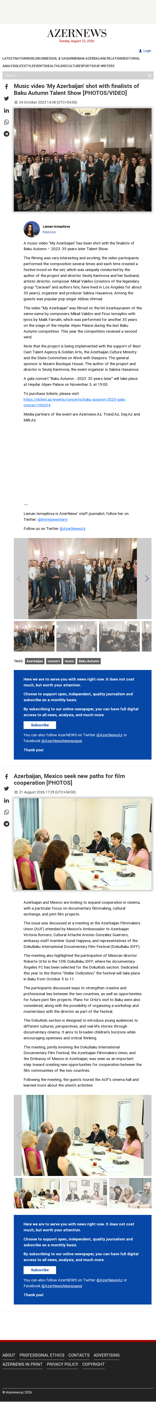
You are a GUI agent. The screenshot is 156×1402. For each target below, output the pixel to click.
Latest (8, 58)
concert (54, 661)
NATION (20, 58)
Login (147, 51)
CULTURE (73, 66)
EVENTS (40, 66)
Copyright (93, 1364)
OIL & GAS (60, 58)
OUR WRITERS (103, 66)
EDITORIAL (132, 58)
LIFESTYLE (25, 66)
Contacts (79, 1355)
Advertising (107, 1355)
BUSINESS (45, 58)
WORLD (31, 58)
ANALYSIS (9, 66)
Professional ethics (42, 1355)
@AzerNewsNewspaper (61, 741)
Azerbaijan (35, 661)
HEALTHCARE (56, 66)
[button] (6, 87)
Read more (49, 231)
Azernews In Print (22, 1364)
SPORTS (87, 66)
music (69, 661)
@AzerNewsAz (73, 528)
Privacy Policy (62, 1364)
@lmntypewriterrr (53, 519)
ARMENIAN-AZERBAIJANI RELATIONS (96, 58)
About (8, 1355)
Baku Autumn (89, 661)
